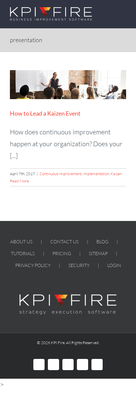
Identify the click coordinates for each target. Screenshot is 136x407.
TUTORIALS (23, 253)
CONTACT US (64, 241)
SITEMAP (98, 253)
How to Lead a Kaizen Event (45, 113)
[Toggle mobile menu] (123, 10)
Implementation (96, 173)
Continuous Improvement (61, 173)
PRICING (61, 253)
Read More (19, 180)
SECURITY (78, 265)
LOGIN (114, 265)
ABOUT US (21, 241)
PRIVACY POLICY (33, 265)
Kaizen (116, 173)
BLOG (102, 241)
